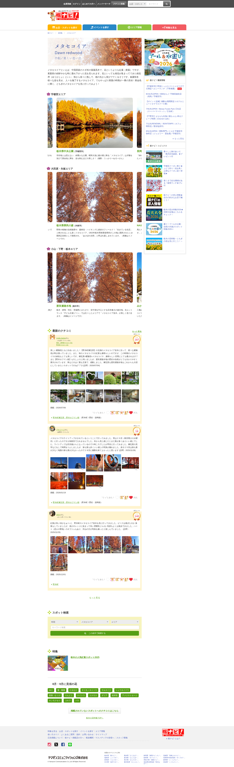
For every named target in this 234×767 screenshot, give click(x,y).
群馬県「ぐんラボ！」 (111, 760)
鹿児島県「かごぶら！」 (132, 762)
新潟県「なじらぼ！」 (131, 757)
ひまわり (73, 690)
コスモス (93, 695)
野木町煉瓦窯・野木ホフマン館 (66, 417)
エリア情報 (136, 27)
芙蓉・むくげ (54, 695)
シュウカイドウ (122, 690)
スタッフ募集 (122, 738)
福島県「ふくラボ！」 (111, 757)
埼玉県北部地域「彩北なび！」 (152, 762)
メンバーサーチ (103, 4)
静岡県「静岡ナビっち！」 (153, 755)
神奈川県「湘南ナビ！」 (152, 760)
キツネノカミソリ (89, 690)
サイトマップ (101, 734)
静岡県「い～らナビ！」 (171, 760)
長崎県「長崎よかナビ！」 (172, 755)
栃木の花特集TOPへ (94, 718)
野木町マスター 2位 (62, 345)
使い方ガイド (53, 734)
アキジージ (60, 430)
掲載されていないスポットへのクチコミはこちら (94, 711)
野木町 (55, 584)
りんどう (69, 695)
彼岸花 (115, 695)
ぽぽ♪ (58, 515)
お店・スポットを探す (66, 27)
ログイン (76, 4)
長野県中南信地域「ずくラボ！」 (174, 757)
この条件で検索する (97, 633)
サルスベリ (106, 690)
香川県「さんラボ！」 (131, 760)
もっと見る (137, 331)
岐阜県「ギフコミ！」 (151, 757)
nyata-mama (61, 338)
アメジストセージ (129, 695)
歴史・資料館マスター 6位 (64, 342)
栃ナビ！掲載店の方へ (74, 738)
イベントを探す (101, 27)
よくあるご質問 (67, 734)
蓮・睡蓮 (61, 690)
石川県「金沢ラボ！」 (111, 762)
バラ (77, 700)
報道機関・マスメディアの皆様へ (100, 738)
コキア (68, 700)
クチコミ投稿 (119, 4)
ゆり (51, 690)
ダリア (104, 695)
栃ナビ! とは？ (174, 738)
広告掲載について (55, 738)
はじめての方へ (88, 4)
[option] (94, 129)
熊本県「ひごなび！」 (131, 755)
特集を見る (171, 27)
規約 (78, 734)
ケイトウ (81, 695)
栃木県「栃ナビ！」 (111, 755)
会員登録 (67, 4)
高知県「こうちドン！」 (171, 762)
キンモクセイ (54, 700)
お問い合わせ (88, 734)
